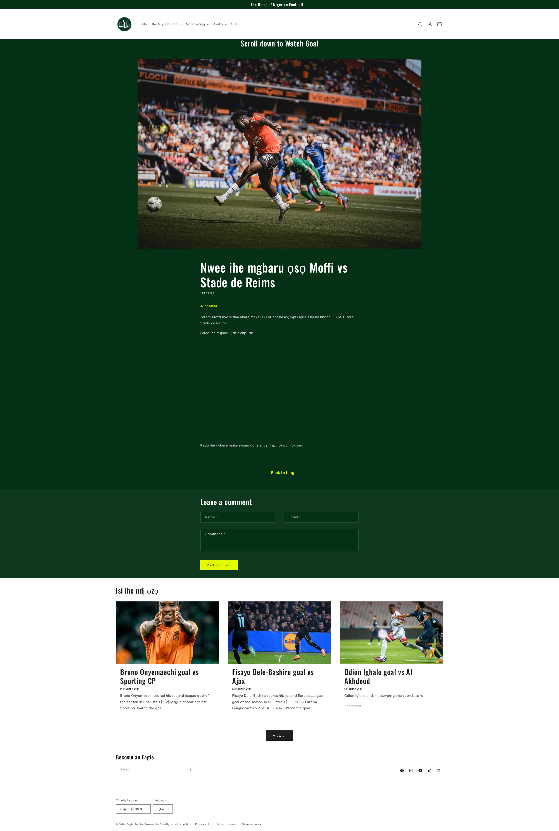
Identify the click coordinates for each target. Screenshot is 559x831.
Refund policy (182, 824)
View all (279, 736)
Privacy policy (204, 824)
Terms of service (227, 824)
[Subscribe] (189, 770)
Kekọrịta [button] (211, 306)
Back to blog (282, 472)
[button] (166, 24)
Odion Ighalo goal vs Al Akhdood (378, 676)
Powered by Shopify (157, 824)
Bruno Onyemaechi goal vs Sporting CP (159, 676)
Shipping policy (251, 824)
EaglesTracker (135, 824)
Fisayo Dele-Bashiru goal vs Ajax (273, 676)
